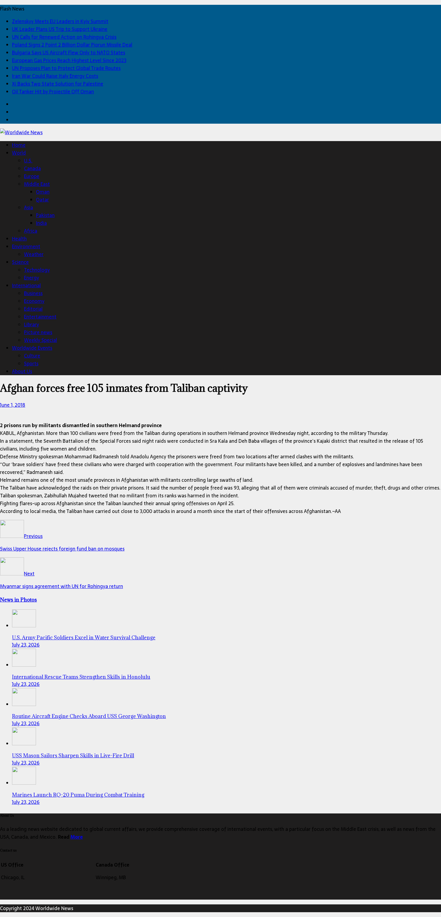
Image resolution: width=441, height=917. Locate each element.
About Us (22, 371)
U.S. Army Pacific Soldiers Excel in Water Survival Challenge (83, 637)
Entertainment (40, 317)
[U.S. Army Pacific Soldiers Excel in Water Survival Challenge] (24, 625)
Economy (34, 301)
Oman (43, 192)
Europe (31, 176)
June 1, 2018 (12, 405)
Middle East (37, 184)
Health (19, 239)
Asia (28, 207)
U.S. (28, 160)
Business (33, 293)
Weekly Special (40, 340)
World (19, 153)
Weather (34, 254)
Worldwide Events (32, 348)
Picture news (38, 332)
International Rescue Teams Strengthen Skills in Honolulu (81, 677)
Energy (31, 278)
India (41, 223)
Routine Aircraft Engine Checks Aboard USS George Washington (89, 716)
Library (31, 324)
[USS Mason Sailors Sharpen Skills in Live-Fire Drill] (24, 743)
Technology (37, 270)
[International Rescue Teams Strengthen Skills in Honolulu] (24, 665)
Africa (30, 231)
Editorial (33, 309)
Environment (26, 246)
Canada (32, 168)
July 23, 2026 (26, 645)
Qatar (42, 200)
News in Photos (18, 599)
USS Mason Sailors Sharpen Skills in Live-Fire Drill (73, 755)
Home (19, 145)
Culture (32, 356)
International (26, 285)
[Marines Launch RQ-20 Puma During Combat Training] (24, 783)
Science (20, 262)
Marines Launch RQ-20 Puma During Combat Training (78, 795)
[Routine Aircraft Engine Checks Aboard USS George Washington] (24, 704)
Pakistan (45, 215)
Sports (31, 363)
